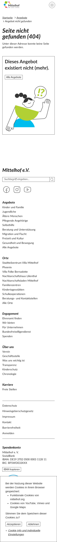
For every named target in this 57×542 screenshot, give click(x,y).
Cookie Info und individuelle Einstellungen (24, 532)
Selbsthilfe (8, 225)
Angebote (22, 18)
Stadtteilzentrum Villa (20, 263)
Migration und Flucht (14, 234)
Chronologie (9, 374)
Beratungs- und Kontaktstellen (20, 298)
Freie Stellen (9, 389)
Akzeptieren (14, 524)
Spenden (7, 336)
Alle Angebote (13, 77)
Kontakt (6, 422)
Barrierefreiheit (11, 428)
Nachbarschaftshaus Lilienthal (19, 276)
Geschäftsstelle (11, 356)
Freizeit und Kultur (13, 238)
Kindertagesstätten (13, 289)
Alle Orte (7, 303)
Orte (5, 258)
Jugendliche (9, 212)
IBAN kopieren (12, 469)
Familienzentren (11, 285)
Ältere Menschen (12, 216)
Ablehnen (33, 524)
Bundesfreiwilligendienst (16, 332)
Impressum (8, 417)
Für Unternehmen (12, 327)
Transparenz (9, 365)
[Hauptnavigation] (52, 5)
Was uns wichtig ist (13, 360)
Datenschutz (9, 406)
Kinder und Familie (13, 207)
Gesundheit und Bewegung (18, 243)
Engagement (10, 313)
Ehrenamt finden (12, 318)
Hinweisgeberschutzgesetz (17, 411)
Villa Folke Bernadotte (15, 272)
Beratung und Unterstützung (18, 229)
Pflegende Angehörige (15, 220)
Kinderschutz (10, 369)
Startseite (7, 18)
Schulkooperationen (13, 294)
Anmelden (8, 433)
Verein (6, 352)
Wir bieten (8, 323)
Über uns (8, 347)
